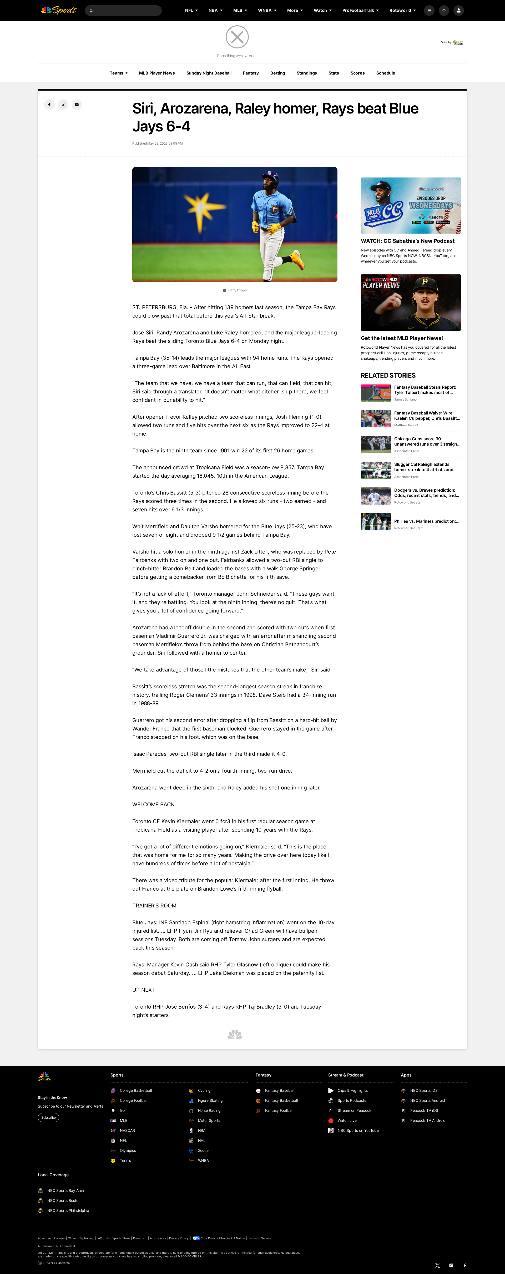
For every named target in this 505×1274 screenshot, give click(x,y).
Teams (116, 73)
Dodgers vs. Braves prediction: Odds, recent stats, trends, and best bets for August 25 (425, 492)
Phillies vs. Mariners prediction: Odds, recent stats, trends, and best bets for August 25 (425, 521)
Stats (334, 73)
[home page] (59, 11)
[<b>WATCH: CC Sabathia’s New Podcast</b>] (411, 205)
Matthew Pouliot (406, 425)
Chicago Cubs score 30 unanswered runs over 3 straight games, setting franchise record (426, 441)
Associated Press (406, 451)
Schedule (385, 73)
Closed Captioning (81, 1238)
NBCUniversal (65, 1246)
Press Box (140, 1238)
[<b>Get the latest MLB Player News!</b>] (411, 302)
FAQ (99, 1238)
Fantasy (251, 73)
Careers (59, 1238)
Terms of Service (259, 1238)
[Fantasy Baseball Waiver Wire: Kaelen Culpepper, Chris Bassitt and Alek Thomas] (376, 418)
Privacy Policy (179, 1238)
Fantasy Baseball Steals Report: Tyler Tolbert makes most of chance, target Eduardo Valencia (426, 389)
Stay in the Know (52, 1097)
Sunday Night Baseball (208, 73)
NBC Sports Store (117, 1238)
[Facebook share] (49, 104)
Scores (358, 73)
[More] (429, 10)
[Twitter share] (63, 104)
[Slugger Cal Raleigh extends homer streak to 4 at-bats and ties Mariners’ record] (376, 470)
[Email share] (77, 104)
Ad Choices (158, 1238)
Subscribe (48, 1117)
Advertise (44, 1238)
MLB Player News (157, 73)
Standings (307, 73)
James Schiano (405, 399)
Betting (277, 73)
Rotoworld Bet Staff (408, 502)
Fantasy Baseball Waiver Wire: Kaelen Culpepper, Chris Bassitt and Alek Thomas (425, 415)
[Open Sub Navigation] (196, 10)
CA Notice (238, 1238)
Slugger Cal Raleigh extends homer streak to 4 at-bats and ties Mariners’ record (423, 467)
